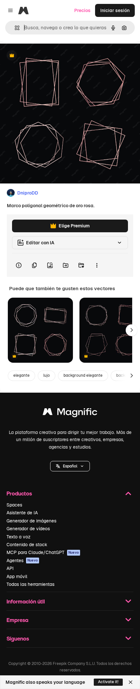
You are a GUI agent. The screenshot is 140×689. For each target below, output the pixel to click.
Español (70, 466)
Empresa (17, 619)
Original (42, 56)
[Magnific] (70, 413)
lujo (46, 375)
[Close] (130, 682)
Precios (82, 10)
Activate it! (108, 681)
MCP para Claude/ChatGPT (43, 552)
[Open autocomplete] (14, 27)
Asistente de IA (22, 513)
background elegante (83, 375)
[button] (70, 466)
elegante (21, 375)
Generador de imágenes (31, 521)
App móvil (17, 576)
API (10, 568)
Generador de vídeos (28, 529)
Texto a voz (19, 537)
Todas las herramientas (30, 584)
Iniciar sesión (115, 10)
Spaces (14, 505)
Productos (19, 493)
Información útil (26, 601)
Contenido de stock (27, 544)
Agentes (22, 560)
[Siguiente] (131, 330)
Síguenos (18, 638)
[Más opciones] (96, 265)
